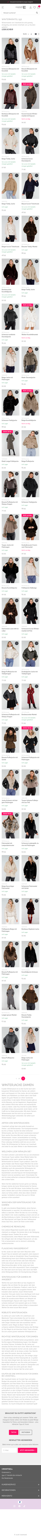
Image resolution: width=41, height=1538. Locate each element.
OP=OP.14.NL (26, 712)
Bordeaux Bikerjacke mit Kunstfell (10, 115)
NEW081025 (25, 244)
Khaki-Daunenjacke (28, 377)
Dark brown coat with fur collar (10, 630)
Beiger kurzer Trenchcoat (10, 246)
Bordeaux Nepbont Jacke (30, 929)
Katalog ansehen (3, 7)
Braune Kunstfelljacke (9, 588)
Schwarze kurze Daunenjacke (27, 160)
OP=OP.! (24, 1055)
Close (20, 1484)
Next (23, 1078)
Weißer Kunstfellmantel (30, 334)
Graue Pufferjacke (8, 1058)
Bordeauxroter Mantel (29, 714)
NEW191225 (5, 66)
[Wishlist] (34, 7)
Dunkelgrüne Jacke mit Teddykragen (30, 673)
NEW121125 (25, 332)
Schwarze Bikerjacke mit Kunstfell (10, 70)
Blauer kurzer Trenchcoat (30, 204)
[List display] (38, 34)
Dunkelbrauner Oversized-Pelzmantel (29, 546)
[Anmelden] (31, 7)
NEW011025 (25, 543)
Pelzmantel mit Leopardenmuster (8, 844)
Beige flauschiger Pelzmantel (8, 887)
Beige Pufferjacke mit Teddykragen (9, 673)
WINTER (24, 111)
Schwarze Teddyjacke (9, 420)
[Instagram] (14, 1506)
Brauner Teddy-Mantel (29, 246)
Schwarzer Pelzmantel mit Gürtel (29, 887)
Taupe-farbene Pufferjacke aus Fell (30, 801)
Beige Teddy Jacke (8, 159)
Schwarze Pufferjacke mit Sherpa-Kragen (10, 715)
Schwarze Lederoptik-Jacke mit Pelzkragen (30, 844)
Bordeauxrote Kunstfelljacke (7, 290)
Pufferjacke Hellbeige (29, 588)
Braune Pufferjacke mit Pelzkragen (10, 973)
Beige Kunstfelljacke (29, 420)
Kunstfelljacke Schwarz (30, 972)
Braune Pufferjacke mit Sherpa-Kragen (10, 503)
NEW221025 (25, 201)
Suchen (37, 13)
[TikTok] (24, 1506)
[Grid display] (36, 34)
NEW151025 (25, 287)
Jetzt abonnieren (27, 1450)
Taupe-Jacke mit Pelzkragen (7, 546)
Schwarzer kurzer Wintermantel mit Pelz (30, 630)
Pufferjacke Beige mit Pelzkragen (9, 930)
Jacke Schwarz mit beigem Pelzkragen (10, 801)
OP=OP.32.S (5, 156)
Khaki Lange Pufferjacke (10, 461)
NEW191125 (25, 156)
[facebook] (19, 1506)
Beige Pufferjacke (28, 461)
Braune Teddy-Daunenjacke (27, 1016)
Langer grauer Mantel (9, 1015)
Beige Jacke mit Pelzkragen (7, 378)
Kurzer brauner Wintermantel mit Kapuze (30, 115)
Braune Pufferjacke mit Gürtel (10, 758)
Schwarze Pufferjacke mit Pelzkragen (30, 758)
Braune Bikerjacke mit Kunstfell (29, 70)
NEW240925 (6, 755)
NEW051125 (5, 332)
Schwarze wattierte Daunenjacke (8, 335)
